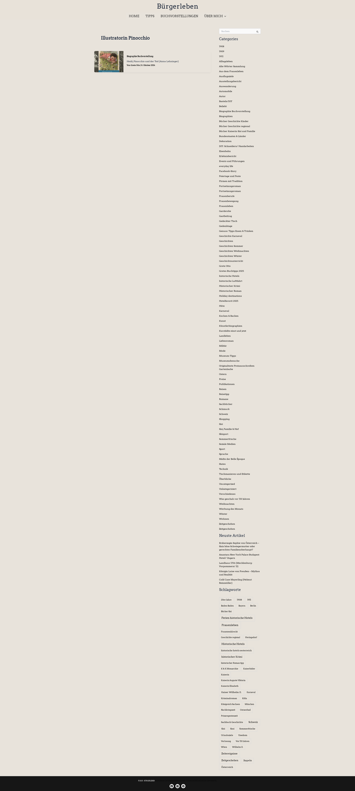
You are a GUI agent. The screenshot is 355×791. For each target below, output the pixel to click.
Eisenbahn (225, 151)
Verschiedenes (227, 494)
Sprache (223, 454)
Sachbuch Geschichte (232, 722)
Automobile (225, 91)
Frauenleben (226, 206)
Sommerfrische (227, 439)
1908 (221, 46)
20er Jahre (226, 600)
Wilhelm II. (237, 747)
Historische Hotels (233, 644)
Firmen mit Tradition (231, 181)
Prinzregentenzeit (229, 716)
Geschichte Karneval (230, 236)
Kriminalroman (229, 698)
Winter (223, 514)
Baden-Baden (227, 606)
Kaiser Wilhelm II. (231, 692)
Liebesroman (226, 341)
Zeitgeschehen (227, 524)
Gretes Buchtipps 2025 (231, 271)
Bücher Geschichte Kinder (233, 121)
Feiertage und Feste (230, 176)
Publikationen (227, 384)
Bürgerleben (177, 6)
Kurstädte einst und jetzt (232, 331)
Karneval (224, 311)
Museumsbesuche (229, 361)
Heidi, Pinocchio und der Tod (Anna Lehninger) (153, 61)
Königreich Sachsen (230, 704)
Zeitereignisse (229, 753)
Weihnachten (226, 504)
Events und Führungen (232, 161)
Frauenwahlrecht (229, 632)
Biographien (226, 116)
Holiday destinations (230, 296)
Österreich (227, 767)
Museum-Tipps (227, 356)
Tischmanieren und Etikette (234, 474)
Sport (222, 449)
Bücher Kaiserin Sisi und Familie (237, 131)
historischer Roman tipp (232, 663)
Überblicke (225, 479)
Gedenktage (225, 226)
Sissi (232, 728)
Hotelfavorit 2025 (228, 301)
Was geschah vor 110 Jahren (234, 499)
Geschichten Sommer (231, 246)
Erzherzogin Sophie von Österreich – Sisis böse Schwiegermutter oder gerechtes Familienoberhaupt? (239, 546)
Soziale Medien (227, 444)
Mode (222, 351)
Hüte (222, 306)
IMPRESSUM (159, 781)
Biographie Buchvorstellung (140, 56)
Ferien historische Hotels (237, 617)
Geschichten (226, 241)
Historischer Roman (230, 291)
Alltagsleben (226, 61)
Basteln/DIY (225, 101)
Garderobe (225, 211)
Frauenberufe (226, 196)
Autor (222, 96)
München (249, 704)
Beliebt (223, 106)
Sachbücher (225, 404)
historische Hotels (229, 276)
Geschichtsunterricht (231, 261)
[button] (224, 16)
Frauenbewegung (228, 201)
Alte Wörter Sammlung (232, 66)
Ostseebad (245, 710)
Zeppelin (248, 760)
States (222, 464)
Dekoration (225, 141)
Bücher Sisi (226, 611)
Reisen (222, 389)
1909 (221, 51)
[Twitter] (183, 786)
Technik (223, 469)
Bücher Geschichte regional (234, 126)
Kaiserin (225, 675)
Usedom (242, 735)
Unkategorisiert (227, 489)
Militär (223, 346)
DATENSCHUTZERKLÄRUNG (175, 781)
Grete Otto (225, 266)
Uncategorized (227, 484)
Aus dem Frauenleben (231, 71)
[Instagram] (177, 786)
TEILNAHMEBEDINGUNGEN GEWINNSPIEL (201, 781)
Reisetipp (224, 394)
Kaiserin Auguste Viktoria (233, 680)
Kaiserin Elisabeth (229, 686)
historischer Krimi (231, 656)
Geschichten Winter (230, 256)
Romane (223, 399)
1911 (221, 56)
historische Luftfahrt (230, 281)
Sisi (221, 424)
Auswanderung (227, 86)
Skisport (223, 434)
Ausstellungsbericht (230, 81)
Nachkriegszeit (228, 710)
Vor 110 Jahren (242, 741)
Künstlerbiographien (230, 326)
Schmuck (224, 409)
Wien (224, 747)
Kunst (222, 321)
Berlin (253, 606)
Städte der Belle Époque (232, 459)
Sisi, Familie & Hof (229, 429)
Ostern (223, 374)
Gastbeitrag (225, 216)
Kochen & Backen (229, 316)
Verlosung (226, 741)
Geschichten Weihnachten (234, 251)
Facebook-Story (227, 171)
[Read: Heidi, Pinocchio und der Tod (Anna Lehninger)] (108, 61)
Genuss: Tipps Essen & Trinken (236, 231)
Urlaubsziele (227, 735)
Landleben (225, 336)
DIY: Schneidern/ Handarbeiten (236, 146)
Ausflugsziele (226, 76)
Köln (244, 698)
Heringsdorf (251, 637)
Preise (222, 379)
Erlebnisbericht (227, 156)
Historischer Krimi (229, 286)
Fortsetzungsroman (230, 186)
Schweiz (223, 414)
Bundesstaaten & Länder (232, 136)
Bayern (242, 606)
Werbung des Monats (231, 509)
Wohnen (224, 519)
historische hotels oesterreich (236, 650)
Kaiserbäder (249, 669)
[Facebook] (172, 786)
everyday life (226, 166)
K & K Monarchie (229, 668)
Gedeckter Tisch (228, 221)
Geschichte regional (230, 637)
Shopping (224, 419)
